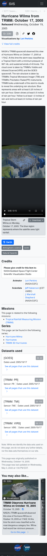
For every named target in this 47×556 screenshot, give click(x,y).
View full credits (12, 43)
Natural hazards (10, 253)
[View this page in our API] (17, 33)
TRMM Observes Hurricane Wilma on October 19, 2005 (19, 504)
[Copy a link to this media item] (24, 220)
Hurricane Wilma (14, 336)
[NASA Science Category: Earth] (23, 509)
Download (37, 220)
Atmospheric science (12, 247)
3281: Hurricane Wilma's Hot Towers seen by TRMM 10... (32, 11)
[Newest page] (44, 11)
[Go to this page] (20, 490)
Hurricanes (11, 339)
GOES (26, 247)
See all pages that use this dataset (21, 366)
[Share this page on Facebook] (34, 33)
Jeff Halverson (32, 288)
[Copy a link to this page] (23, 33)
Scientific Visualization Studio (12, 3)
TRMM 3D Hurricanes (16, 342)
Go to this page (18, 532)
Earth (9, 242)
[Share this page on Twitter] (29, 33)
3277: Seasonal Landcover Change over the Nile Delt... (11, 11)
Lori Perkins (26, 38)
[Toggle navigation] (41, 3)
